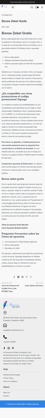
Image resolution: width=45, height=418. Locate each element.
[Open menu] (13, 7)
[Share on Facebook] (14, 277)
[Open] (42, 7)
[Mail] (31, 277)
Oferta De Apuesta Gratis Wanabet (15, 224)
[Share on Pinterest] (27, 277)
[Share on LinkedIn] (22, 277)
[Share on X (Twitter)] (18, 277)
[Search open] (32, 7)
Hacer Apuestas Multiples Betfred (15, 228)
